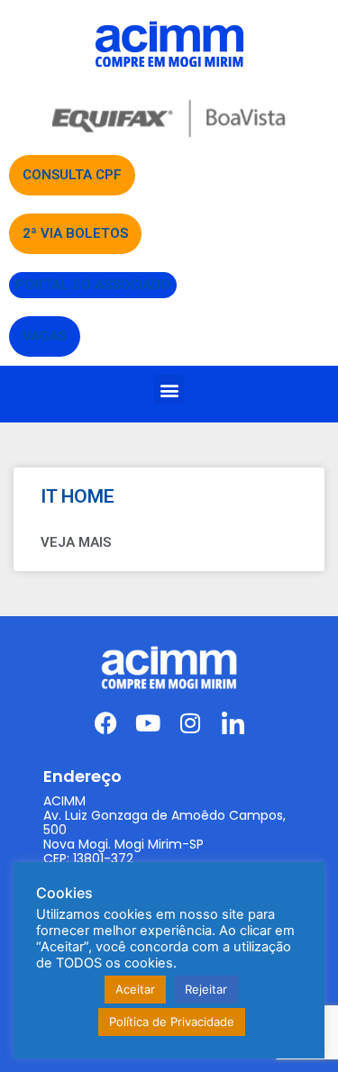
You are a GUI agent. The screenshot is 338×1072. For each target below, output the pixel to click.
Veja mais (76, 542)
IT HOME (77, 496)
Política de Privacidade (171, 1021)
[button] (169, 389)
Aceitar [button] (135, 989)
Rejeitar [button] (206, 989)
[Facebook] (106, 723)
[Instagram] (190, 723)
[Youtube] (148, 723)
